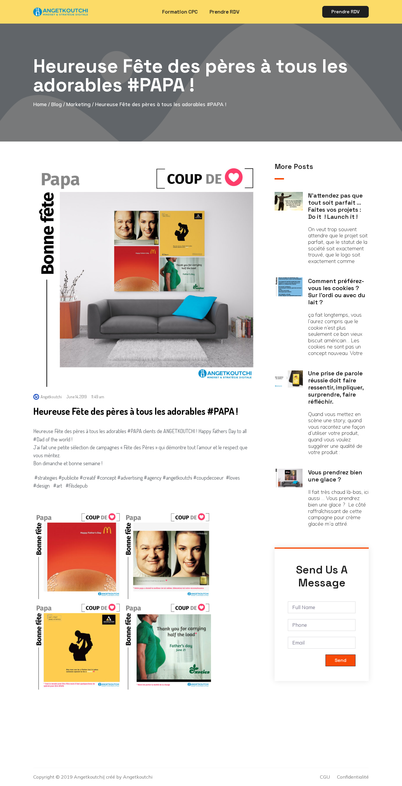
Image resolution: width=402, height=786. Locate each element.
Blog (56, 104)
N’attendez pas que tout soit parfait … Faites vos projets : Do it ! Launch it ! (335, 206)
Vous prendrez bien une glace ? (335, 475)
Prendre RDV (225, 12)
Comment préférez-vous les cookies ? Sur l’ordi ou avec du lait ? (336, 291)
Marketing (78, 104)
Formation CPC (180, 12)
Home (40, 104)
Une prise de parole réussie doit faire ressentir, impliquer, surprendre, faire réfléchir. (335, 387)
